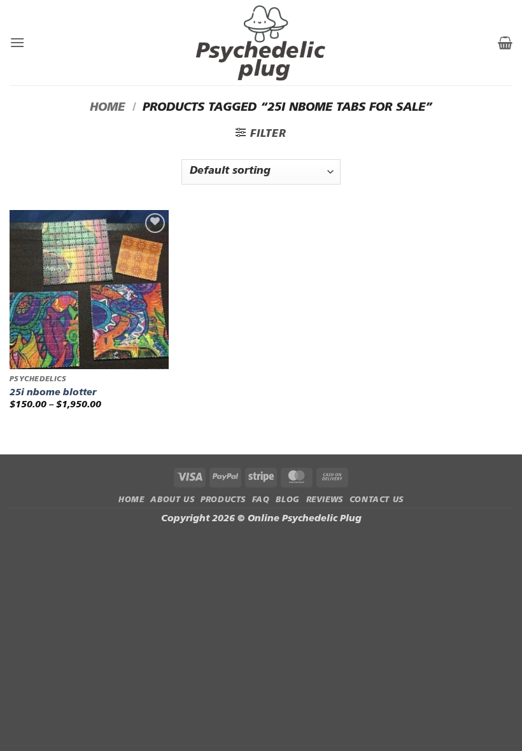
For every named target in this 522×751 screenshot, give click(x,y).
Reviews (324, 500)
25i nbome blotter (53, 393)
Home (107, 108)
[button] (17, 42)
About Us (172, 500)
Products (223, 500)
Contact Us (376, 500)
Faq (261, 500)
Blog (287, 500)
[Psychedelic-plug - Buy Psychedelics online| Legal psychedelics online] (261, 42)
